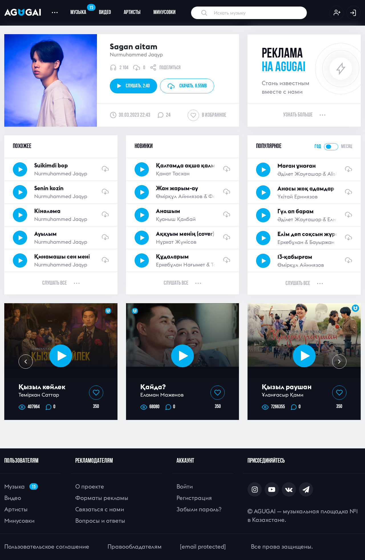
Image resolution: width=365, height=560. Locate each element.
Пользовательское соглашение (46, 546)
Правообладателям (135, 546)
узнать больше (298, 115)
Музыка (81, 10)
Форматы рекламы (101, 497)
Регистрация (194, 497)
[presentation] (26, 361)
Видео (105, 12)
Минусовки (164, 12)
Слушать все (54, 283)
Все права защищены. (282, 546)
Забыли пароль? (199, 509)
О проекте (89, 486)
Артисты (132, 12)
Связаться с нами (99, 509)
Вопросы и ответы (100, 520)
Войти (185, 486)
